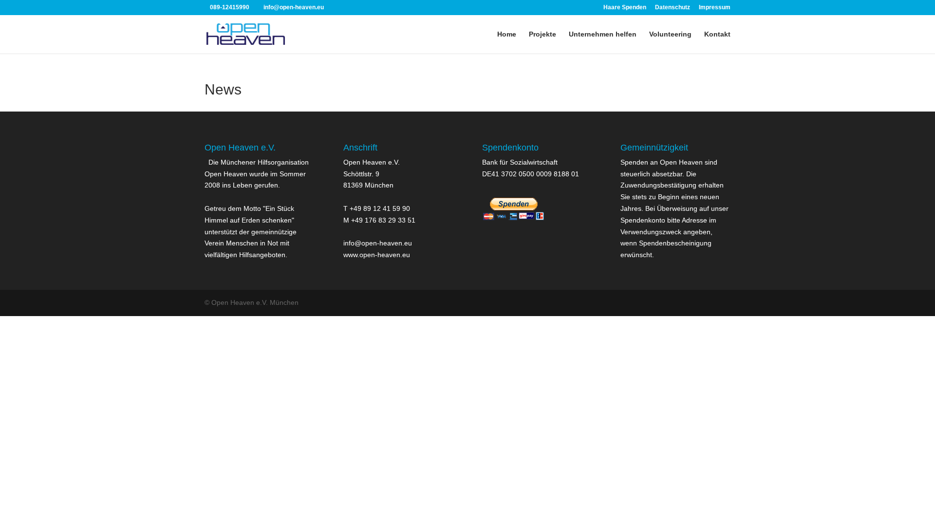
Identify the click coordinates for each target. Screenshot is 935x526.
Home (506, 34)
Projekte (542, 34)
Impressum (714, 7)
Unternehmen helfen (602, 34)
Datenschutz (672, 7)
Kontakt (717, 34)
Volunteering (670, 34)
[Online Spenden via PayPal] (513, 225)
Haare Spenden (624, 7)
